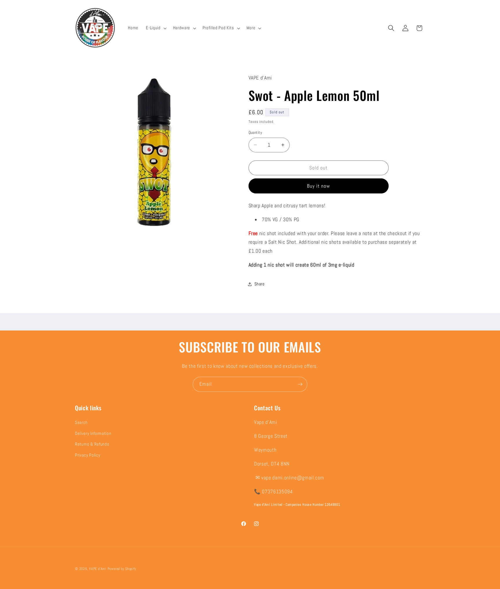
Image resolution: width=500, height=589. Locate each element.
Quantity (255, 132)
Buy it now (318, 186)
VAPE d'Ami (97, 568)
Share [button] (259, 284)
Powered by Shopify (122, 568)
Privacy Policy (87, 455)
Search (81, 423)
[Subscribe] (300, 384)
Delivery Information (93, 434)
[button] (155, 28)
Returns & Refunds (92, 444)
